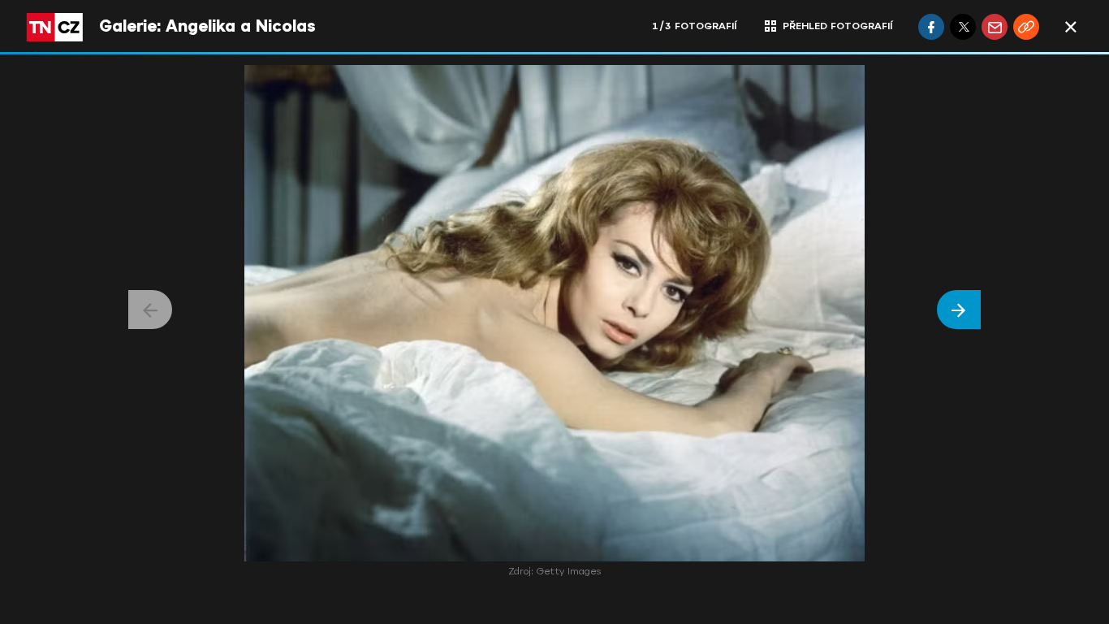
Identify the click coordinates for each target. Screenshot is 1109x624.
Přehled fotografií (837, 26)
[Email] (995, 27)
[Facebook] (931, 27)
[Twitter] (963, 27)
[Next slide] (959, 309)
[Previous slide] (150, 309)
